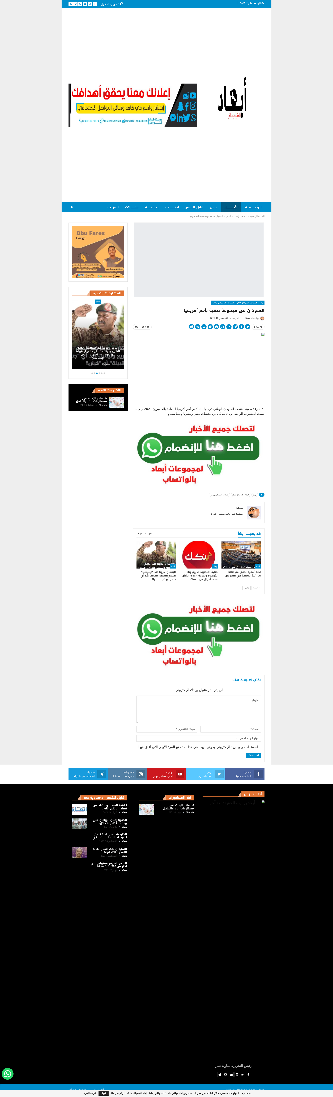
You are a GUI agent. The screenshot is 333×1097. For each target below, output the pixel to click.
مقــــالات (132, 207)
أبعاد (261, 302)
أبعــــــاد (173, 207)
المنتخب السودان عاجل (247, 302)
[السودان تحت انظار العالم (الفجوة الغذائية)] (79, 852)
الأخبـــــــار (231, 207)
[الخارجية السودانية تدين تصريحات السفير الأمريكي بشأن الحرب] (79, 838)
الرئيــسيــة (253, 207)
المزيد (114, 207)
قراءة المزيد (90, 1093)
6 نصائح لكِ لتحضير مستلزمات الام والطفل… (90, 399)
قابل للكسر (194, 207)
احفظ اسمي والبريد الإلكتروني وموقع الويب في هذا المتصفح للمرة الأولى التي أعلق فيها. (198, 747)
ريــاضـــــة (152, 207)
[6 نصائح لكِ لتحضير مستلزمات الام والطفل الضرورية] (116, 402)
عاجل (214, 207)
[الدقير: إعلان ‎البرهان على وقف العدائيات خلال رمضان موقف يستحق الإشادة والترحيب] (79, 824)
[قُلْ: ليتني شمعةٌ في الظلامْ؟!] (96, 335)
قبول (103, 1093)
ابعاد (258, 566)
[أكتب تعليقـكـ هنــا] (136, 327)
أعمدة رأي (96, 301)
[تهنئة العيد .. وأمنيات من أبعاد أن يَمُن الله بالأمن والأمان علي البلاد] (79, 809)
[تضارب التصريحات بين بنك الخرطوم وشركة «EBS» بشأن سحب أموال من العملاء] (198, 555)
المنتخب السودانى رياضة (222, 302)
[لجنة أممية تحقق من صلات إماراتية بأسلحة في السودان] (241, 555)
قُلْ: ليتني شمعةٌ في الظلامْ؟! (96, 358)
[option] (97, 335)
